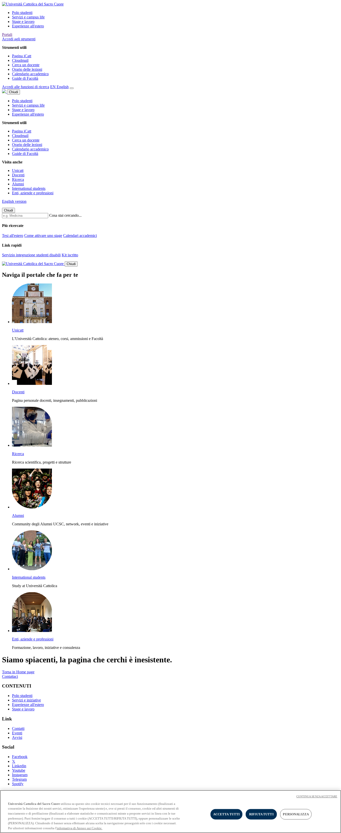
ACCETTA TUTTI (226, 814)
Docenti (18, 175)
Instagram (19, 775)
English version (14, 201)
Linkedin (19, 766)
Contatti (18, 728)
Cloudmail (20, 60)
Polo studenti (22, 12)
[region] (170, 811)
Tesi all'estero (12, 235)
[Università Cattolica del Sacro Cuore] (33, 4)
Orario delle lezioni (27, 69)
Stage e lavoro (23, 21)
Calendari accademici (80, 235)
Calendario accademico (30, 74)
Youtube (18, 770)
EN (59, 87)
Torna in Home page (18, 672)
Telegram (19, 779)
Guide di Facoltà (25, 78)
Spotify (17, 784)
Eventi (17, 733)
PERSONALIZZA (296, 814)
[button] (18, 39)
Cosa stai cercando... (65, 215)
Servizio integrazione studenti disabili (31, 255)
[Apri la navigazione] (72, 88)
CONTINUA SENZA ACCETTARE (316, 796)
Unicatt (17, 170)
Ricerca (18, 179)
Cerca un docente (25, 65)
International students (28, 188)
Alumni (18, 184)
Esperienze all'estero (28, 26)
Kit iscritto (70, 255)
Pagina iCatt (21, 56)
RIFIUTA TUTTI (261, 814)
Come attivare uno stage (43, 235)
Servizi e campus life (28, 17)
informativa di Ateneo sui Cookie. (79, 828)
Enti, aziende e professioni (32, 193)
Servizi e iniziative (26, 700)
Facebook (19, 757)
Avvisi (17, 737)
